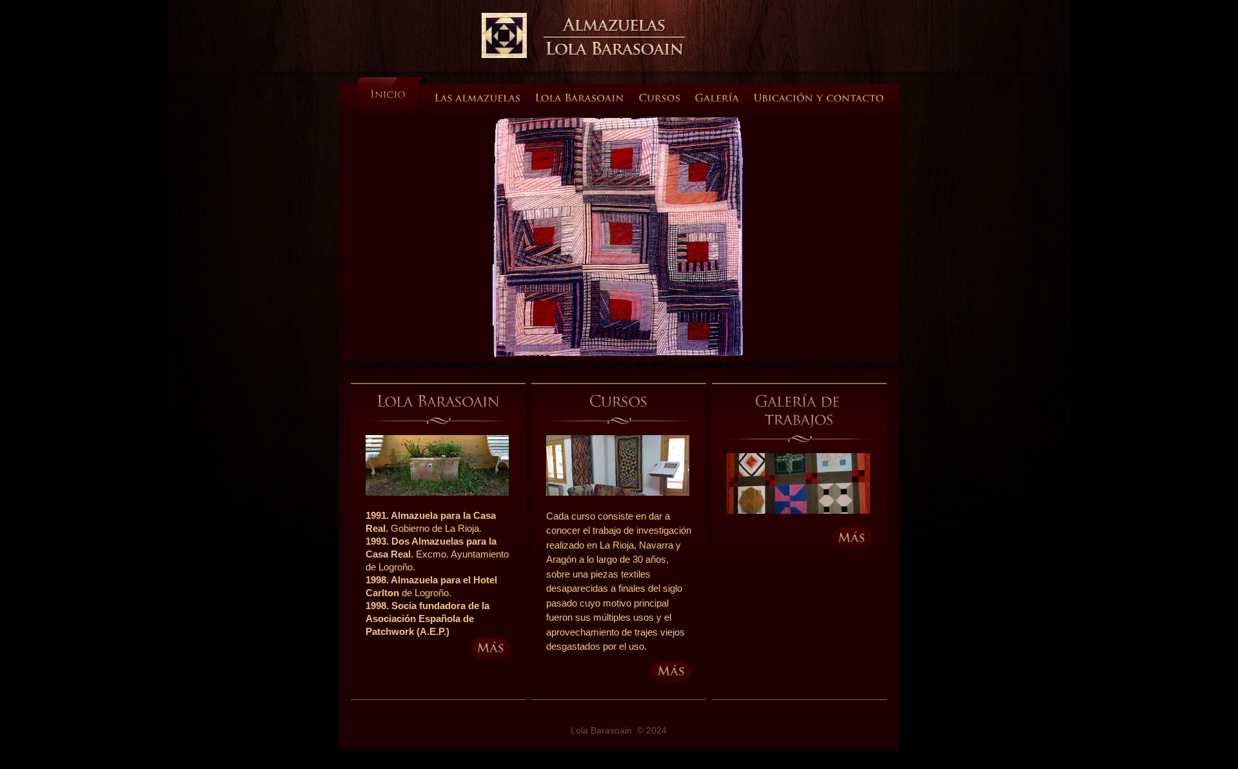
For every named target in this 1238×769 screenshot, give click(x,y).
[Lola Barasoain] (580, 102)
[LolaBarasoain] (614, 48)
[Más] (491, 648)
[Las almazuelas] (478, 102)
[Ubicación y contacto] (819, 102)
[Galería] (717, 102)
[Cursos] (660, 102)
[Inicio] (392, 94)
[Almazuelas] (614, 24)
